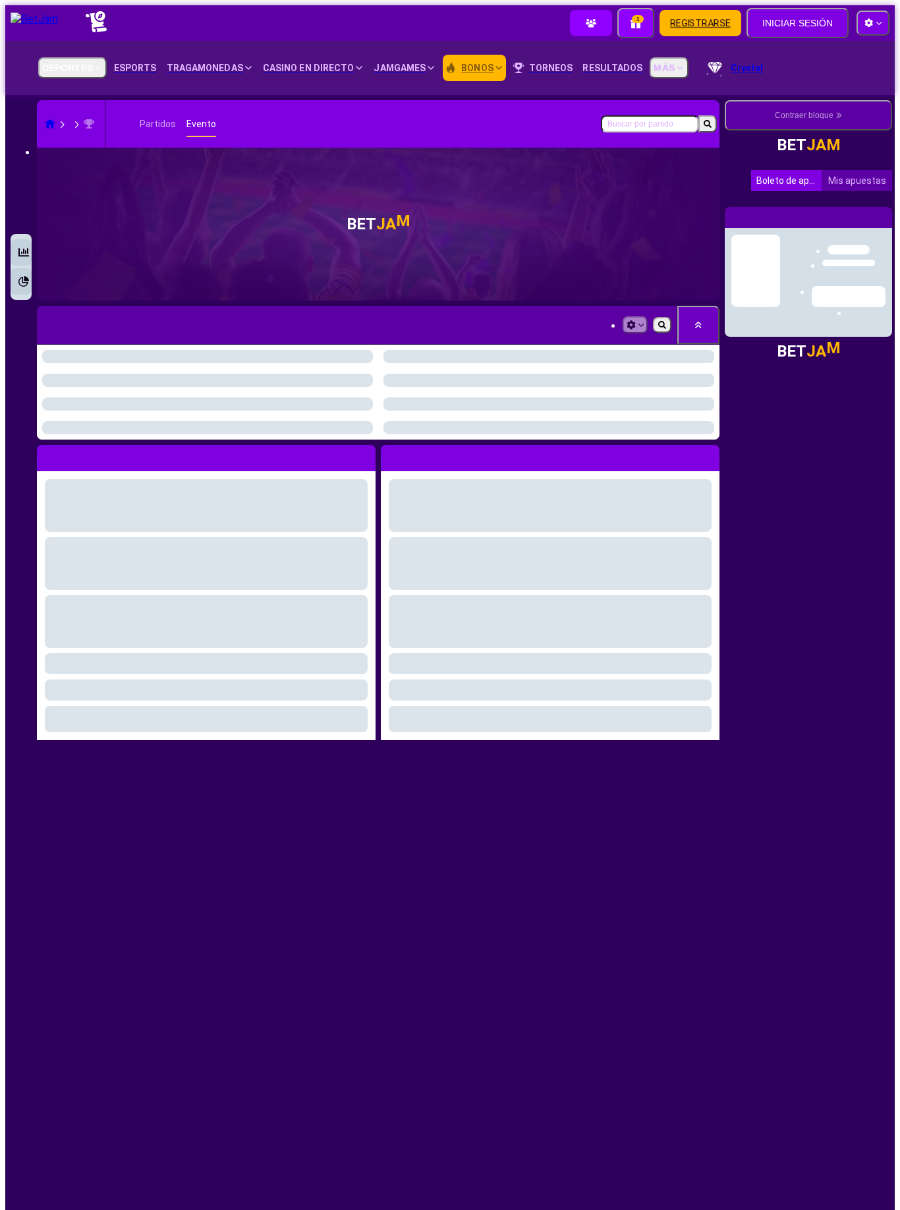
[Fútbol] (69, 124)
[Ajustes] (871, 216)
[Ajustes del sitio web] (873, 23)
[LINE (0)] (50, 124)
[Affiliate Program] (591, 23)
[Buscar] (707, 123)
